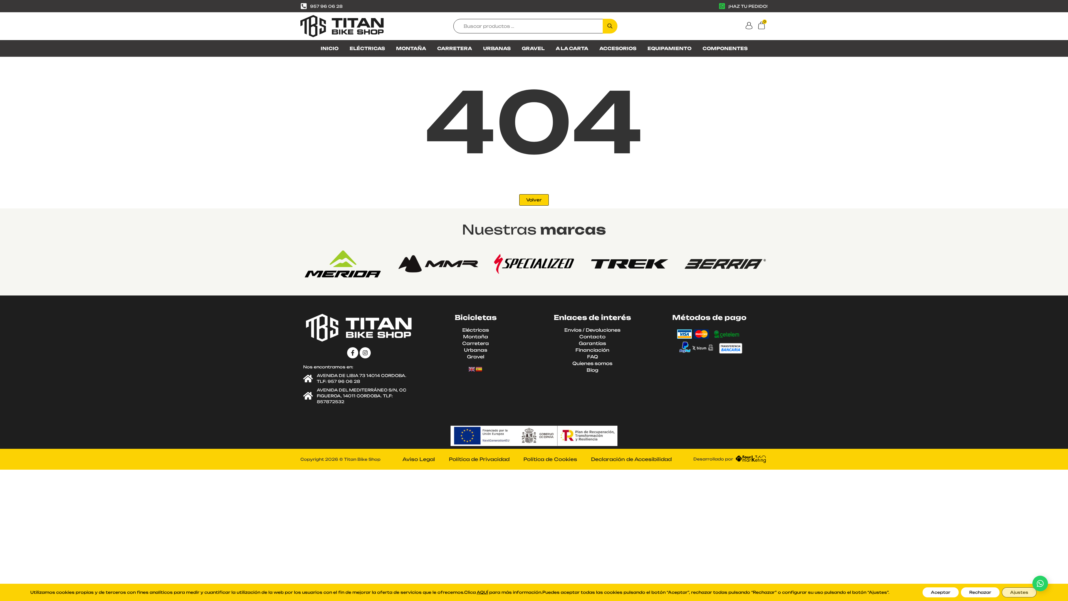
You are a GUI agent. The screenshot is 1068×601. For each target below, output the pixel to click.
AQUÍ (482, 592)
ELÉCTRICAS (367, 48)
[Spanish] (479, 369)
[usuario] (749, 25)
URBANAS (497, 48)
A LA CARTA (572, 48)
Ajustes (1019, 592)
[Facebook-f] (352, 352)
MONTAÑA (411, 48)
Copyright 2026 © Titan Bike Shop (340, 459)
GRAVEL (533, 48)
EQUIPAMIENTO (669, 48)
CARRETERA (454, 48)
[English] (472, 369)
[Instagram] (365, 352)
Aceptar (940, 592)
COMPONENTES (725, 48)
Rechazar (980, 592)
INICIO (329, 48)
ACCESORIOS (617, 48)
